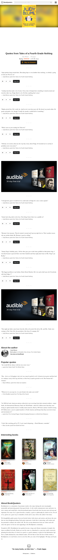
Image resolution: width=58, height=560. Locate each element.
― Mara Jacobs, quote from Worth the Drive (12, 425)
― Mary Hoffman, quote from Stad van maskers (13, 382)
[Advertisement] (29, 40)
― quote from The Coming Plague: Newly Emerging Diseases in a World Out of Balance (24, 414)
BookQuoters (8, 2)
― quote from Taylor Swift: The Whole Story (12, 367)
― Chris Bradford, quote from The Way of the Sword (15, 394)
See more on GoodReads (17, 354)
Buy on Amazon (30, 62)
